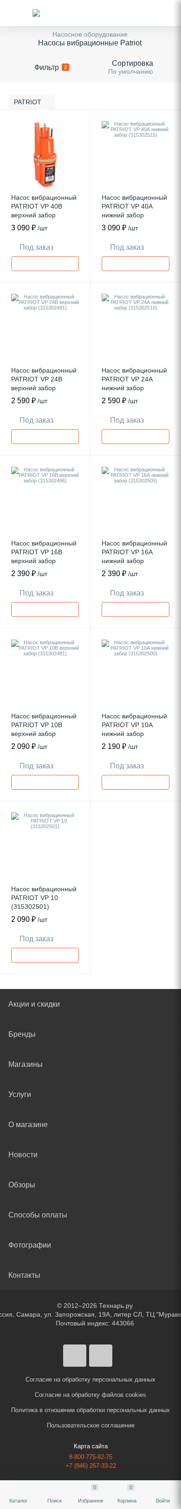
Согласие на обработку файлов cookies (90, 1394)
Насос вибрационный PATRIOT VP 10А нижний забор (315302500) (134, 729)
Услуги (19, 1094)
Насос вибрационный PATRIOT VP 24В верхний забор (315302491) (44, 383)
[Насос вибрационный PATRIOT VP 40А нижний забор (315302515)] (135, 155)
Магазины (25, 1064)
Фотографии (29, 1245)
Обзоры (21, 1185)
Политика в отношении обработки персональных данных (90, 1410)
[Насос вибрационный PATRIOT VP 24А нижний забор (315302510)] (135, 327)
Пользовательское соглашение (91, 1425)
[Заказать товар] (45, 263)
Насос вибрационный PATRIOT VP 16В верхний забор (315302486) (44, 556)
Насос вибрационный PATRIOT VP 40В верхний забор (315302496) (44, 211)
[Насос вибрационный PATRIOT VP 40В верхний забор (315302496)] (45, 155)
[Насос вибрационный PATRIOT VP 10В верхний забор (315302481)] (45, 673)
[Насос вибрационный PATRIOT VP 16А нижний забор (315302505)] (135, 500)
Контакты (24, 1275)
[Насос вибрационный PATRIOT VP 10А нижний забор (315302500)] (135, 673)
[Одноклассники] (100, 1355)
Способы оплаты (37, 1215)
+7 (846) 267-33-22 (90, 1465)
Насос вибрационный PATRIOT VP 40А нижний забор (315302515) (134, 211)
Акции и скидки (34, 1004)
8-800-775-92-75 (90, 1456)
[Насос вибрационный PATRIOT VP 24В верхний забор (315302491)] (45, 327)
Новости (23, 1155)
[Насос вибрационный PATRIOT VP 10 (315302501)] (45, 846)
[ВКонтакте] (74, 1355)
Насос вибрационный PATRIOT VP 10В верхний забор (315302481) (44, 729)
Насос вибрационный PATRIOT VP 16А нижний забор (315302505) (134, 556)
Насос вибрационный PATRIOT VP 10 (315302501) (44, 897)
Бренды (22, 1034)
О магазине (28, 1125)
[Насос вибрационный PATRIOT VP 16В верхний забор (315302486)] (45, 500)
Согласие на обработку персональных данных (90, 1379)
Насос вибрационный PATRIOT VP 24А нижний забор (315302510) (134, 383)
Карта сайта (91, 1446)
